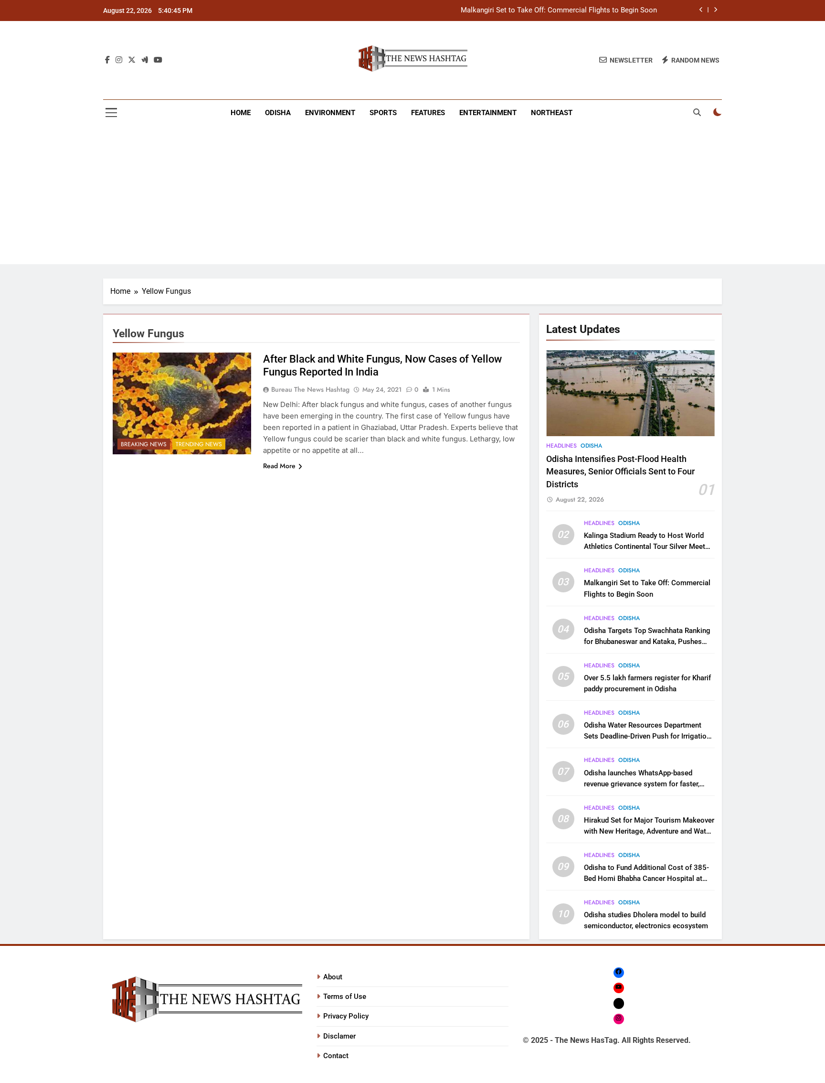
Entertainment (488, 112)
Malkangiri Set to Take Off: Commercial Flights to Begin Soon (559, 10)
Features (428, 112)
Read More (279, 466)
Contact (336, 1055)
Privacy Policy (346, 1016)
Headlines (561, 445)
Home (241, 112)
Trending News (199, 444)
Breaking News (144, 444)
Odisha (278, 112)
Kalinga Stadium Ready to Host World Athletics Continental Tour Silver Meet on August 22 (644, 546)
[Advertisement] (412, 197)
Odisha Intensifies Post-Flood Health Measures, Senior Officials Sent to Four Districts (620, 471)
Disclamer (339, 1036)
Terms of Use (344, 996)
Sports (383, 112)
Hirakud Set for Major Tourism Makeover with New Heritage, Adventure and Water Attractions (649, 831)
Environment (330, 112)
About (332, 977)
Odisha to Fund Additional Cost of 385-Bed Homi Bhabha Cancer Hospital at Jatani (646, 878)
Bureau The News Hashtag (310, 389)
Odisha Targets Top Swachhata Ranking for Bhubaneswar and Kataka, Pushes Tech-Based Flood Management (647, 641)
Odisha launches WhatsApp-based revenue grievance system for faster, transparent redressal (641, 784)
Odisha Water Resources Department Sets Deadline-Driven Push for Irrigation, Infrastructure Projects (648, 736)
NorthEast (551, 112)
